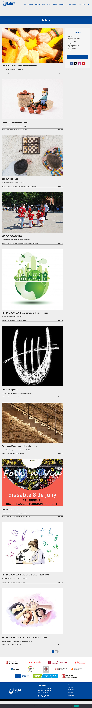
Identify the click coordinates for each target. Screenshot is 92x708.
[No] (90, 706)
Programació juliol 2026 (73, 41)
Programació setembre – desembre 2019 (19, 446)
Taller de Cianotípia (72, 48)
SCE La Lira (5, 73)
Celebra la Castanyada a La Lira (15, 122)
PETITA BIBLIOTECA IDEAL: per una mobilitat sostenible (25, 313)
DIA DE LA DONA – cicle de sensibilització (19, 66)
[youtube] (48, 696)
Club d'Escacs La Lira (26, 186)
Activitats (17, 73)
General (17, 453)
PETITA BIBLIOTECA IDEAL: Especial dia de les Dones (24, 637)
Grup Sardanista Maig (26, 243)
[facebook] (39, 696)
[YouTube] (83, 63)
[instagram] (45, 696)
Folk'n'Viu (22, 516)
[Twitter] (75, 63)
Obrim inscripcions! (10, 389)
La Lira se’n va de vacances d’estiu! (75, 34)
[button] (88, 4)
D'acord (76, 705)
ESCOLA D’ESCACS (10, 179)
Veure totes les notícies (83, 52)
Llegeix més (60, 73)
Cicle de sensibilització (24, 73)
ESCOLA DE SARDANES (12, 236)
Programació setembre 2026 (74, 38)
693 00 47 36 (48, 690)
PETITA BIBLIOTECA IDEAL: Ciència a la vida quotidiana (25, 575)
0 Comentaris (32, 73)
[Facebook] (71, 63)
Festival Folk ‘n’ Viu (10, 509)
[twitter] (42, 696)
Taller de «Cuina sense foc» (74, 45)
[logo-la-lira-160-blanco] (14, 686)
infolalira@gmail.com (43, 692)
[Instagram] (79, 63)
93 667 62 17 (41, 690)
